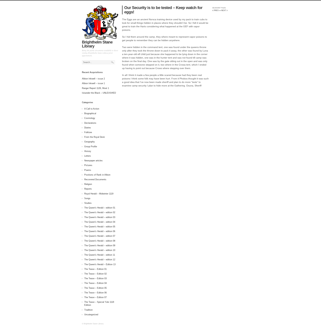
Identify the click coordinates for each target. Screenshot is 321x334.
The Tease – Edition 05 (95, 288)
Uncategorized (91, 314)
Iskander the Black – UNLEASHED (99, 93)
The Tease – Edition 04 (95, 283)
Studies (88, 203)
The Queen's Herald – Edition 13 (100, 264)
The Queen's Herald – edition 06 (99, 231)
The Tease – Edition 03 (95, 278)
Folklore (88, 132)
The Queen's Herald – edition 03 (99, 217)
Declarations (90, 123)
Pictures (88, 165)
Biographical (90, 113)
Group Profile (90, 146)
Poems (87, 170)
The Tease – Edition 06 (95, 292)
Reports (88, 189)
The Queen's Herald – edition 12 (99, 259)
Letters (87, 156)
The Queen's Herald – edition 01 (99, 207)
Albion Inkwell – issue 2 (93, 78)
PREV (215, 10)
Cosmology (89, 118)
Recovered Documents (95, 179)
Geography (89, 141)
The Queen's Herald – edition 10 (99, 250)
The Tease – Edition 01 (95, 269)
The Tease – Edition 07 (95, 297)
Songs (87, 198)
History (87, 151)
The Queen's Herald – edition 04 (99, 222)
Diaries (87, 127)
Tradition (88, 310)
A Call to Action (91, 108)
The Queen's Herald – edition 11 (99, 255)
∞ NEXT (223, 10)
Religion (88, 184)
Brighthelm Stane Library (97, 44)
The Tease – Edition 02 (95, 273)
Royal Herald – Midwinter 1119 (98, 193)
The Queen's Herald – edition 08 (99, 241)
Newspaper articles (93, 160)
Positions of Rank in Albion (97, 175)
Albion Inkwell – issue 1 (93, 83)
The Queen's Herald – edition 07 (99, 236)
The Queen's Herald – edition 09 (99, 245)
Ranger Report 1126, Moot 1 (95, 88)
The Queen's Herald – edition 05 (99, 226)
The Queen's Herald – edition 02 (99, 212)
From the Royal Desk (94, 137)
